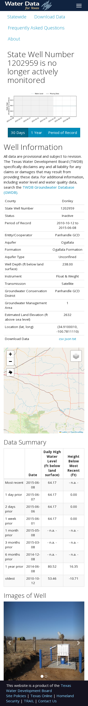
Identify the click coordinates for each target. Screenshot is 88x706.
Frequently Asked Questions (36, 28)
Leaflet (64, 432)
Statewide (16, 17)
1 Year (36, 132)
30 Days (18, 132)
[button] (10, 354)
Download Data (49, 17)
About (14, 39)
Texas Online (41, 695)
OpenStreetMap (76, 432)
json (68, 339)
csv (61, 339)
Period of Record (62, 132)
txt (74, 339)
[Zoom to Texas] (10, 372)
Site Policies (16, 695)
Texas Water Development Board (38, 688)
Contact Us (47, 700)
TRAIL (29, 700)
